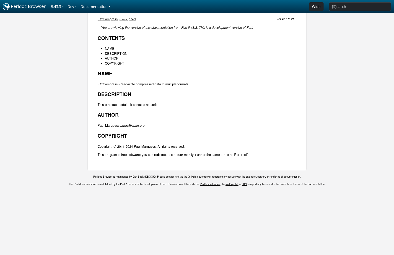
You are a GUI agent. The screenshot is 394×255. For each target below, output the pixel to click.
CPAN (132, 19)
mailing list (232, 184)
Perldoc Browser (28, 6)
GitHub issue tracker (199, 176)
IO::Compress (108, 18)
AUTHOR (111, 58)
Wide (316, 6)
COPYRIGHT (114, 63)
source (123, 19)
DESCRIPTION (116, 53)
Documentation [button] (94, 6)
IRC (244, 184)
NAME (109, 48)
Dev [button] (70, 6)
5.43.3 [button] (56, 6)
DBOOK (150, 176)
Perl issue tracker (210, 184)
